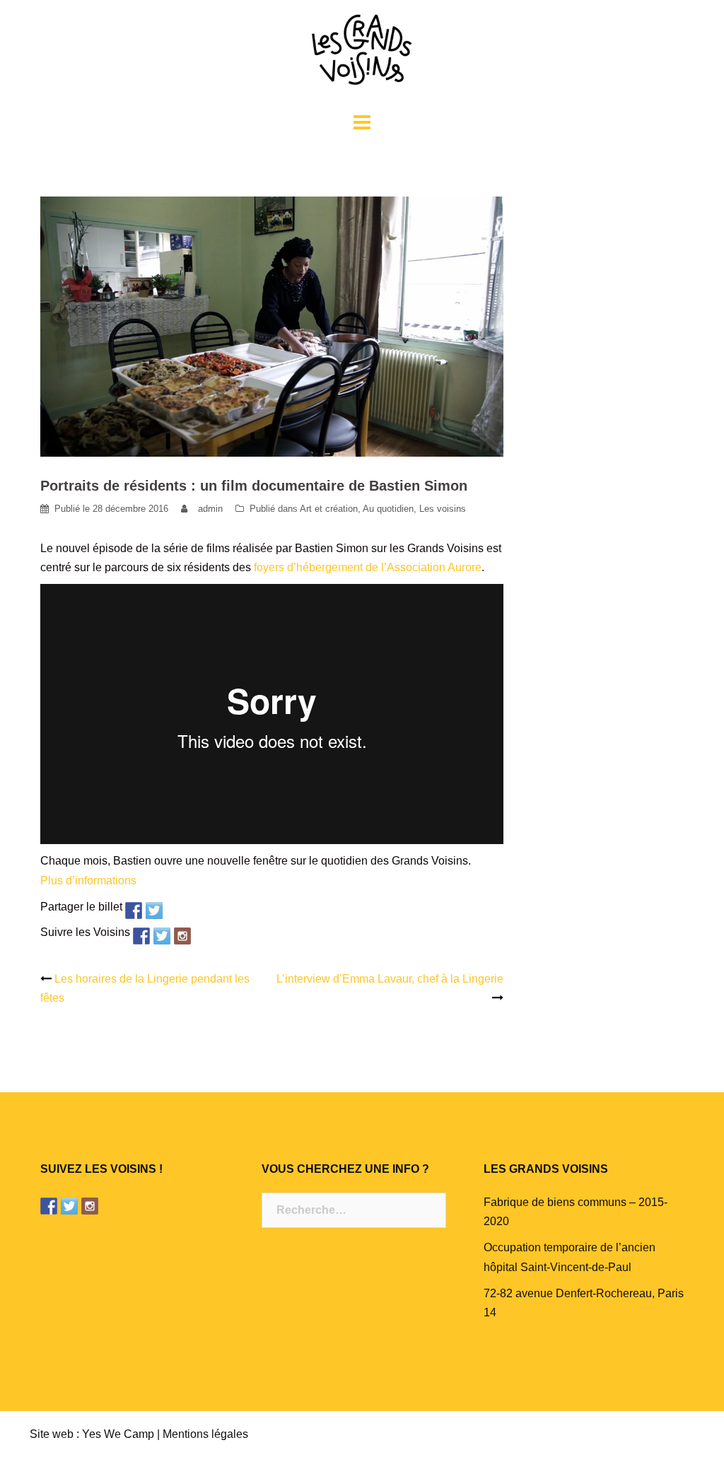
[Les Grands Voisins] (362, 54)
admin (210, 508)
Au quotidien (388, 508)
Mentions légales (205, 1434)
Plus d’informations (88, 880)
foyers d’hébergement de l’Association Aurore (367, 567)
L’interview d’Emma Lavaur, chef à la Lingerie (389, 979)
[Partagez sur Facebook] (133, 910)
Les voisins (442, 508)
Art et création (329, 508)
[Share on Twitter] (154, 910)
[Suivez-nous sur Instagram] (182, 936)
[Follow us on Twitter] (161, 936)
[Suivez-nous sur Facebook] (141, 936)
